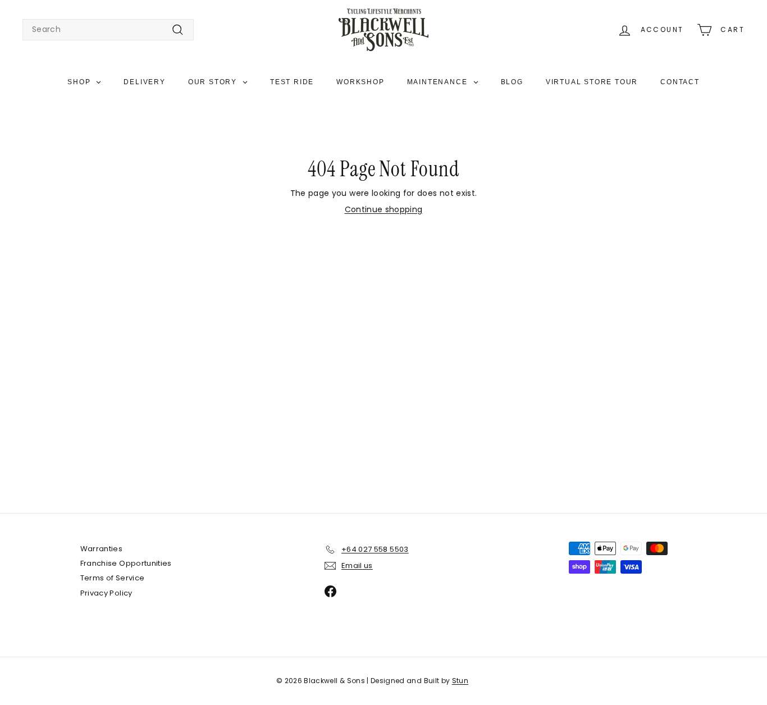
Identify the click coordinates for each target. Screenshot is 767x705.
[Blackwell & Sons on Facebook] (330, 591)
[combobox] (108, 29)
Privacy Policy (106, 593)
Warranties (101, 548)
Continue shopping (384, 209)
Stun (460, 680)
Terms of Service (112, 578)
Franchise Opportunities (126, 563)
